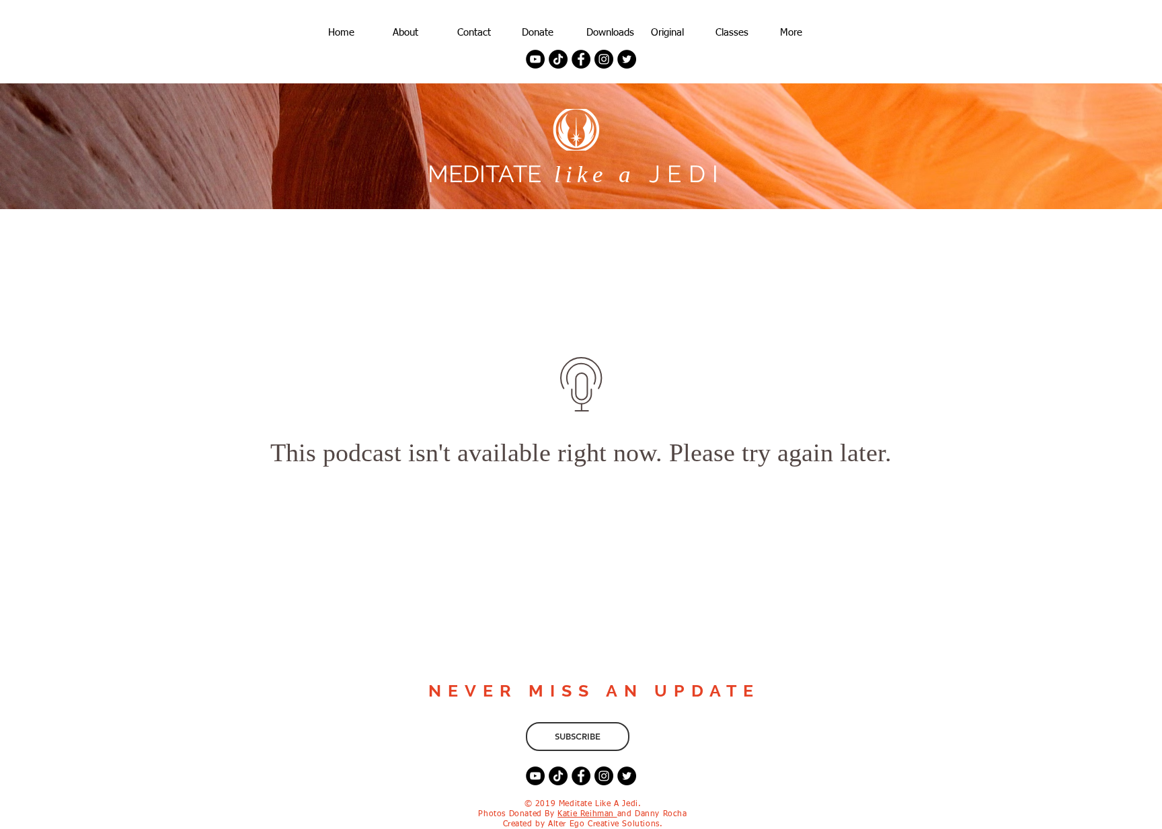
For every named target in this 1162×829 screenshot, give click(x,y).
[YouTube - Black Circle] (535, 59)
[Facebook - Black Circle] (581, 59)
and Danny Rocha (652, 814)
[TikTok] (558, 59)
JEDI (680, 174)
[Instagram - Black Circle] (603, 59)
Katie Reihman (587, 814)
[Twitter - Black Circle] (626, 59)
